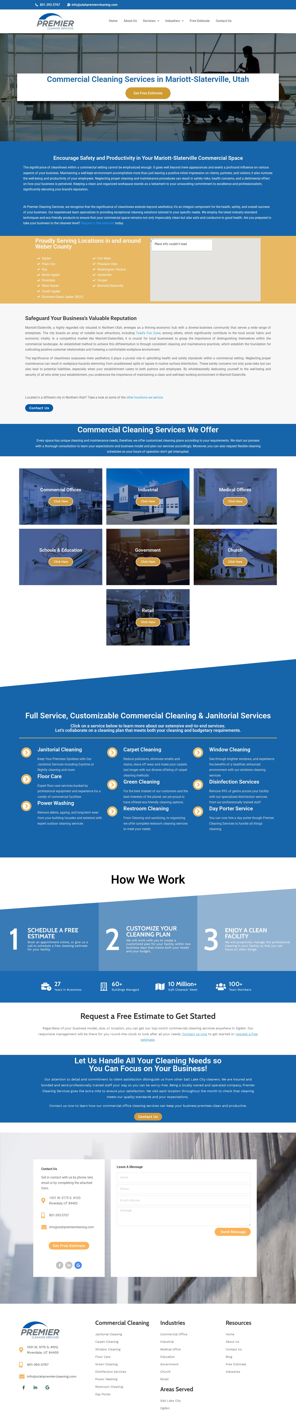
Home (113, 21)
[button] (151, 20)
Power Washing (55, 803)
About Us (130, 21)
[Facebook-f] (59, 1265)
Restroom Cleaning (146, 809)
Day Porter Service (231, 809)
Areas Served (176, 1389)
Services (149, 21)
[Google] (78, 1265)
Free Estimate (200, 21)
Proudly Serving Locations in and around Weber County (88, 243)
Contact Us (224, 21)
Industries (172, 21)
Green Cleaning (141, 782)
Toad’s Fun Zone (148, 333)
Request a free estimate (97, 223)
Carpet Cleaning (142, 750)
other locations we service (144, 397)
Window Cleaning (229, 750)
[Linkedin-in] (68, 1265)
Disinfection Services (234, 782)
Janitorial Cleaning (59, 750)
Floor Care (49, 776)
